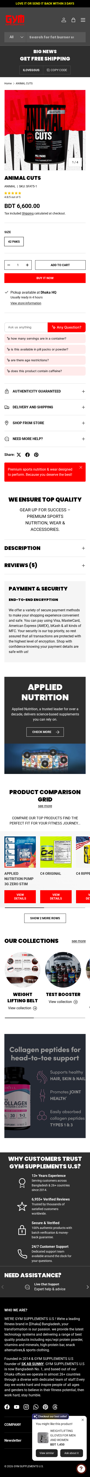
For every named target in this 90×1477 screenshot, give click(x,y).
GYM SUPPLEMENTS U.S (28, 1466)
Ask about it (71, 1453)
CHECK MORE (41, 732)
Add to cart (60, 265)
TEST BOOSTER (63, 994)
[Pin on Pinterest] (36, 454)
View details (20, 896)
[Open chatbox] (81, 1469)
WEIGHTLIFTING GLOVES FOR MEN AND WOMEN (63, 1435)
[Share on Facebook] (27, 454)
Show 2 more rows (45, 918)
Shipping (28, 213)
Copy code (59, 70)
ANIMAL (10, 186)
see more (45, 806)
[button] (73, 20)
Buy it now (45, 278)
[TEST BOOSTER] (63, 970)
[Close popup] (82, 1419)
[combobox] (45, 37)
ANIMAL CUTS (24, 83)
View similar (47, 1453)
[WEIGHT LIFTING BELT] (22, 970)
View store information (25, 303)
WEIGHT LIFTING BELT (22, 997)
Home (8, 83)
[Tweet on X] (18, 454)
